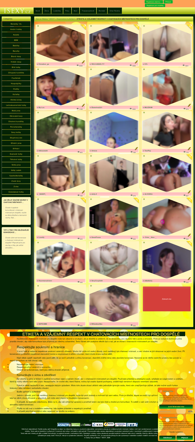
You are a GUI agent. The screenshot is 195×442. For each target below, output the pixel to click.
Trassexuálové (88, 11)
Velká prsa (16, 165)
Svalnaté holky (16, 154)
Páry (67, 11)
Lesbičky (57, 11)
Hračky (16, 89)
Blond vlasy (16, 56)
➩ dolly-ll (93, 194)
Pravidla (93, 420)
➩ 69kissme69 (42, 151)
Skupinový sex (16, 138)
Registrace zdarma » (153, 2)
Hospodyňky (16, 83)
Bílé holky (16, 67)
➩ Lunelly (40, 237)
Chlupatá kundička (16, 72)
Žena (47, 11)
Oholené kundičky (16, 121)
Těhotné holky (16, 159)
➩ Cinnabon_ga (43, 64)
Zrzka (16, 186)
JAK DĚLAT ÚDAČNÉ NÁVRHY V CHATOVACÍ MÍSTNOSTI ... (15, 201)
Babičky (16, 45)
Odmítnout (167, 438)
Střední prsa (16, 143)
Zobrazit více (166, 299)
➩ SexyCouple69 (96, 280)
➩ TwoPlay (147, 151)
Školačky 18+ (16, 24)
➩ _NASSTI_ (41, 194)
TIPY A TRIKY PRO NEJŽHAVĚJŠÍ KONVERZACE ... (16, 231)
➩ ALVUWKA (147, 194)
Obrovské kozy (16, 116)
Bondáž (102, 11)
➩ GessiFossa (95, 237)
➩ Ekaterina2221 (96, 107)
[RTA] (190, 411)
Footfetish (16, 78)
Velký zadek (16, 170)
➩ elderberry (147, 280)
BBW (16, 40)
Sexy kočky (16, 132)
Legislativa (100, 420)
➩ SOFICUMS (42, 324)
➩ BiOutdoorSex (96, 324)
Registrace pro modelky (155, 5)
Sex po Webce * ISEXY (45, 19)
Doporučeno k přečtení (66, 19)
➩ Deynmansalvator (44, 280)
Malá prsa (16, 110)
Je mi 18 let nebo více (176, 407)
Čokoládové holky (16, 192)
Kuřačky (16, 94)
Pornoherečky (16, 127)
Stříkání (16, 148)
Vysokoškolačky (16, 175)
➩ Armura (93, 151)
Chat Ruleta (115, 11)
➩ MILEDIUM (147, 107)
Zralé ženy (16, 181)
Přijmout (184, 438)
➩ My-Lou (40, 107)
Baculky (16, 51)
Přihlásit (168, 2)
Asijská (16, 35)
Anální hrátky (16, 29)
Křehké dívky (16, 100)
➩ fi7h (145, 64)
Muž (75, 11)
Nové (38, 11)
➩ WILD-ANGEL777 (97, 64)
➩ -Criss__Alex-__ (150, 237)
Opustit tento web (165, 411)
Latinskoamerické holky (16, 105)
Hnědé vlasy (16, 62)
